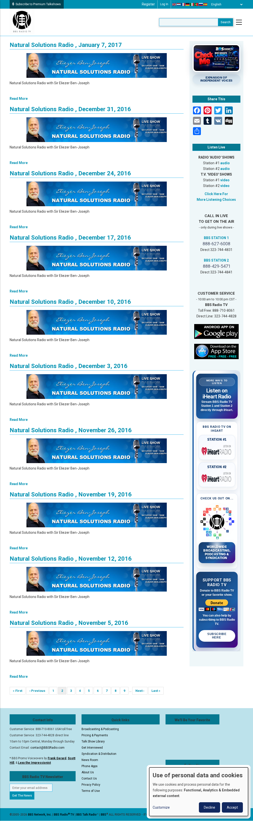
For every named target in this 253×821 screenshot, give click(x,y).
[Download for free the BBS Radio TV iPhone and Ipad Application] (216, 351)
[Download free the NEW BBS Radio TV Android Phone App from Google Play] (216, 331)
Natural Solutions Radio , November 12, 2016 (71, 558)
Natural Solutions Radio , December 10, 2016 (70, 301)
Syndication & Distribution (99, 754)
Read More (19, 99)
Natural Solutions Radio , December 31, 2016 (70, 109)
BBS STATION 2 (216, 260)
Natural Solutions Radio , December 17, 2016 (70, 237)
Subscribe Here (216, 635)
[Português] (196, 4)
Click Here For (216, 194)
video (225, 180)
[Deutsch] (188, 4)
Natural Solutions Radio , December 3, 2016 (68, 366)
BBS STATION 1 (216, 238)
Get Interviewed (92, 747)
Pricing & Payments (95, 735)
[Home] (22, 22)
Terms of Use (91, 791)
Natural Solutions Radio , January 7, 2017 (66, 44)
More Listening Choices (216, 200)
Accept (232, 807)
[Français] (183, 4)
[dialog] (198, 791)
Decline (209, 807)
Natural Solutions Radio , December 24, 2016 (70, 173)
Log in (164, 4)
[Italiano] (192, 4)
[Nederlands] (179, 4)
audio (225, 163)
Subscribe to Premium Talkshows (38, 4)
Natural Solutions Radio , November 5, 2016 (69, 622)
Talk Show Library (93, 741)
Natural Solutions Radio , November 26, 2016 (71, 430)
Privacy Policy (91, 784)
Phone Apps (90, 766)
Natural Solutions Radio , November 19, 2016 (71, 494)
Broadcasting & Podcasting (100, 729)
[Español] (205, 4)
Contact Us (89, 778)
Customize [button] (161, 807)
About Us (88, 772)
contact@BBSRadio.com (47, 747)
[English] (174, 4)
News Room (90, 760)
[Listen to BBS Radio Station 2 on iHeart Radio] (217, 477)
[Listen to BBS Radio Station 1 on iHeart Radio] (217, 450)
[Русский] (201, 4)
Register (148, 4)
